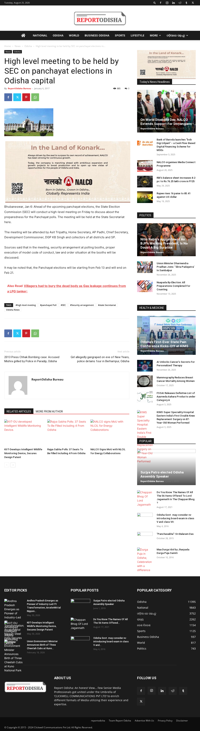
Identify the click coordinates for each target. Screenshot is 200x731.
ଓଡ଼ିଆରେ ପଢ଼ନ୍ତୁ (176, 35)
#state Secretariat (107, 305)
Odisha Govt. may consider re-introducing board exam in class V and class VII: (175, 518)
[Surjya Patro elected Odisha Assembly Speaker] (166, 467)
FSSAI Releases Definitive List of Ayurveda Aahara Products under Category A (176, 397)
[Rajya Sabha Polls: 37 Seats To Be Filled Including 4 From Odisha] (66, 432)
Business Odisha (97, 35)
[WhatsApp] (35, 97)
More (154, 35)
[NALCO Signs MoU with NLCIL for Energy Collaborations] (109, 432)
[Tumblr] (186, 2)
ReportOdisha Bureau (19, 88)
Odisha (58, 35)
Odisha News (13, 309)
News (18, 46)
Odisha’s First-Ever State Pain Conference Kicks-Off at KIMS (164, 344)
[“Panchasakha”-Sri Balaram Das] (145, 541)
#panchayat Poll (48, 305)
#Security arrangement (82, 305)
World (74, 35)
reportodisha (98, 720)
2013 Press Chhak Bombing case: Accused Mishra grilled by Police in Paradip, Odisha (31, 359)
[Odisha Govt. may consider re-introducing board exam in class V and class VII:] (145, 518)
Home (7, 46)
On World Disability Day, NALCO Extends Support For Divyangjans (166, 122)
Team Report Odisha (120, 720)
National (40, 35)
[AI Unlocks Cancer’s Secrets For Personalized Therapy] (145, 366)
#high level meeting (26, 305)
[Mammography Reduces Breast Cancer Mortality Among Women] (145, 381)
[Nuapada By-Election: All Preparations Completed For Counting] (145, 286)
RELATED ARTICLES (19, 411)
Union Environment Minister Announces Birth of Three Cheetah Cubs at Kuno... (42, 645)
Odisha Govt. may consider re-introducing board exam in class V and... (111, 641)
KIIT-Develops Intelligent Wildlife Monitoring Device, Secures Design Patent (23, 453)
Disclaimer (182, 720)
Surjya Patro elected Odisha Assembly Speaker (162, 474)
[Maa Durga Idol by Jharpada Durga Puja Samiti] (145, 559)
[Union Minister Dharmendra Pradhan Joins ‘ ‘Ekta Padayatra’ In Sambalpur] (145, 267)
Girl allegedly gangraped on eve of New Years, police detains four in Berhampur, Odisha (100, 359)
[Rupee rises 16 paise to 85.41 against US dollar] (145, 197)
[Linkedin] (173, 2)
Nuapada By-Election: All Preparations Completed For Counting (173, 286)
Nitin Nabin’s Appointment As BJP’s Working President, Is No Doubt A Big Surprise (164, 243)
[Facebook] (160, 2)
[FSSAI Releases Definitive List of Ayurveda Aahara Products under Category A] (145, 397)
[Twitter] (193, 2)
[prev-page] (6, 465)
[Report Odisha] (100, 18)
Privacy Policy (165, 720)
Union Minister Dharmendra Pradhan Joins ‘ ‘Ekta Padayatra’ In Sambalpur (175, 267)
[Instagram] (167, 2)
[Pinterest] (26, 97)
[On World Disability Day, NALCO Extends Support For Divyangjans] (166, 111)
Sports (120, 35)
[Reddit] (180, 2)
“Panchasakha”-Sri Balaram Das (175, 533)
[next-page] (13, 465)
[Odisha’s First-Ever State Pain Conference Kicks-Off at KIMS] (166, 335)
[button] (155, 2)
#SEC (63, 305)
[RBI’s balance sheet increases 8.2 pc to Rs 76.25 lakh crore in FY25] (145, 181)
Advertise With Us (144, 720)
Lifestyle (137, 35)
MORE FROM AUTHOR (49, 411)
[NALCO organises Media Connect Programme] (145, 166)
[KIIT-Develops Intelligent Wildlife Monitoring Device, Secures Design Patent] (23, 432)
